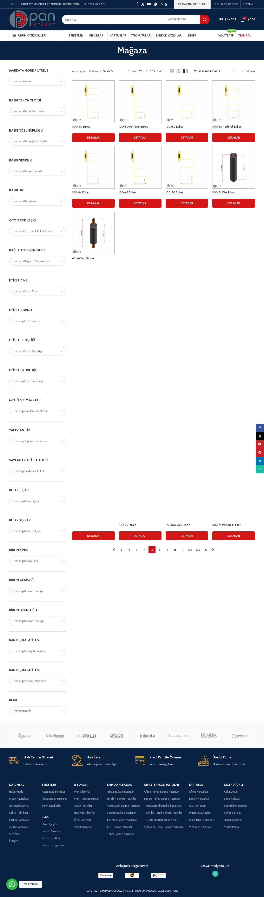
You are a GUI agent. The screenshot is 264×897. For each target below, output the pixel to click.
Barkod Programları (53, 845)
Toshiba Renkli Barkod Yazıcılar (163, 813)
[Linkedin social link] (161, 4)
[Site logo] (32, 19)
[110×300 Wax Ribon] (187, 366)
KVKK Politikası (18, 827)
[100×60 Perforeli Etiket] (233, 101)
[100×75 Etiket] (140, 366)
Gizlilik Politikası (19, 820)
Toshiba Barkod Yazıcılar (122, 820)
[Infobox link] (37, 760)
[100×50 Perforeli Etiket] (140, 101)
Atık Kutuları (231, 791)
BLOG (45, 817)
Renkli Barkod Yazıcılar (161, 784)
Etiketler (49, 784)
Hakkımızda (16, 791)
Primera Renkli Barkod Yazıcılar (163, 806)
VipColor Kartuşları (200, 827)
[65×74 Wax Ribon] (93, 233)
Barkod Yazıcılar (51, 831)
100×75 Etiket (127, 525)
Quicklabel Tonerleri (201, 820)
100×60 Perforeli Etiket (226, 126)
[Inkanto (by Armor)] (147, 735)
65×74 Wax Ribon (83, 258)
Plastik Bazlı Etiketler (54, 798)
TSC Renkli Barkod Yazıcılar (160, 820)
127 (205, 550)
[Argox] (24, 735)
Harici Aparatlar (233, 820)
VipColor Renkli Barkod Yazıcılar (163, 827)
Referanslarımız (19, 806)
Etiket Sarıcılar (232, 813)
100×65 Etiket (127, 192)
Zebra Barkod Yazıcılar (120, 834)
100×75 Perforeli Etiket (226, 525)
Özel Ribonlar (82, 820)
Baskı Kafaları (232, 798)
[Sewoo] (239, 735)
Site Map (14, 834)
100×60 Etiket (174, 126)
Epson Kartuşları (199, 798)
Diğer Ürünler (234, 784)
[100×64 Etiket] (93, 167)
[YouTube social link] (149, 4)
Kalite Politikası (18, 813)
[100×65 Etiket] (140, 167)
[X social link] (143, 4)
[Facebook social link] (137, 4)
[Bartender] (55, 735)
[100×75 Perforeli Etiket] (233, 366)
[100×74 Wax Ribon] (233, 167)
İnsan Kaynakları (19, 798)
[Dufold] (86, 735)
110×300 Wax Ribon (178, 525)
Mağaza (94, 71)
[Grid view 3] (178, 71)
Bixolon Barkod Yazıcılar (121, 798)
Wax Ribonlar (82, 791)
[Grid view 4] (185, 71)
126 (198, 550)
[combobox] (37, 81)
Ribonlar (80, 784)
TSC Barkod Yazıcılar (119, 827)
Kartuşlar (196, 784)
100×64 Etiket (80, 192)
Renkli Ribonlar (83, 827)
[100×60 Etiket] (187, 101)
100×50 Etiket (81, 126)
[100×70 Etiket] (187, 167)
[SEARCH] (205, 19)
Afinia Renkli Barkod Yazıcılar (161, 791)
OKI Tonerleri (197, 806)
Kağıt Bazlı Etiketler (53, 791)
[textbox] (37, 81)
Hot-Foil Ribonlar (84, 813)
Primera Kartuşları (200, 813)
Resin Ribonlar (83, 806)
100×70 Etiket (174, 192)
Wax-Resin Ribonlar (86, 798)
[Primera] (208, 735)
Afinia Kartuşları (198, 791)
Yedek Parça (231, 827)
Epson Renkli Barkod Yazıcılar (162, 798)
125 (190, 550)
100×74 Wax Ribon (224, 192)
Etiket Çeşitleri (50, 824)
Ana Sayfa (78, 71)
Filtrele (250, 71)
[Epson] (116, 735)
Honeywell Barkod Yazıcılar (123, 806)
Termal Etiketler (51, 806)
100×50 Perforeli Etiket (133, 126)
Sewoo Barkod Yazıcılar (121, 813)
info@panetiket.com (192, 4)
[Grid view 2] (172, 71)
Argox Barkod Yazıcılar (120, 791)
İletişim (13, 841)
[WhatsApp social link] (167, 4)
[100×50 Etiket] (93, 101)
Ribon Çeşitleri (51, 838)
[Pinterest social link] (155, 4)
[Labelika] (178, 735)
